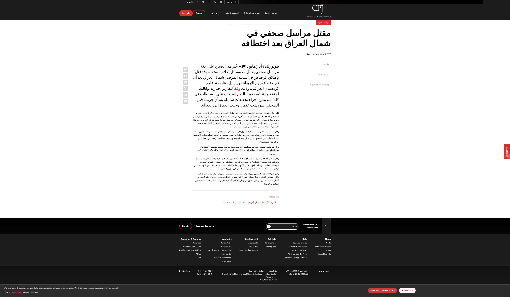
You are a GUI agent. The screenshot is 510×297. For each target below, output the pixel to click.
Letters (328, 250)
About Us (226, 239)
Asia (199, 257)
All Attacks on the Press (297, 254)
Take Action (253, 246)
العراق (242, 203)
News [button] (274, 13)
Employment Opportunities (219, 250)
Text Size (322, 75)
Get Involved (251, 239)
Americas (197, 242)
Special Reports (324, 254)
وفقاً (236, 88)
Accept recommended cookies (382, 290)
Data (304, 239)
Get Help (186, 13)
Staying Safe (271, 246)
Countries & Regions (191, 239)
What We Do (226, 242)
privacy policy (17, 292)
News (328, 239)
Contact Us (226, 261)
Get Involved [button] (232, 13)
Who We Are (226, 246)
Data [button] (267, 13)
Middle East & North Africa (190, 250)
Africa (198, 254)
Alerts (328, 242)
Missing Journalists (299, 250)
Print (324, 65)
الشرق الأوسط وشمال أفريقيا (262, 203)
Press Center (226, 254)
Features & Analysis (323, 246)
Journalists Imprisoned (297, 246)
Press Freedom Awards (248, 250)
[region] (255, 290)
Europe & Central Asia (192, 246)
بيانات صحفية (323, 22)
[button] (184, 2)
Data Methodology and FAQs (295, 257)
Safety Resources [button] (252, 13)
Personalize (407, 290)
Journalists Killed (300, 242)
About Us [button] (216, 13)
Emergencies (270, 242)
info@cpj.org (184, 271)
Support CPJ (253, 242)
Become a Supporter (205, 226)
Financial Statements (222, 257)
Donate (199, 13)
